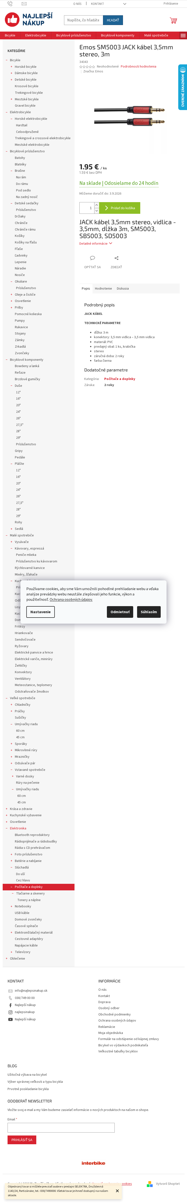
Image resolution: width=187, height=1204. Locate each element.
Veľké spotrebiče (22, 698)
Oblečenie (17, 958)
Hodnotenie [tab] (103, 288)
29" (18, 437)
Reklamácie (106, 1026)
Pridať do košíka (123, 208)
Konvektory (23, 672)
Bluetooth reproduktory (32, 835)
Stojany (20, 333)
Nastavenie (40, 612)
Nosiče (20, 275)
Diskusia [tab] (123, 288)
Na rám (21, 177)
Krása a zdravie (21, 809)
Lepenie (21, 262)
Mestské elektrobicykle (32, 144)
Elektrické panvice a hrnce (34, 652)
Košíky (20, 235)
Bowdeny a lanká (27, 366)
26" (18, 418)
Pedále (20, 457)
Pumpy (20, 320)
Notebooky (23, 906)
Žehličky (21, 665)
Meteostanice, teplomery (33, 685)
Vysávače (22, 542)
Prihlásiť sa (21, 1140)
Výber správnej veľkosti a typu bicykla (35, 1082)
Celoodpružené (27, 131)
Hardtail (21, 125)
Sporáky (21, 743)
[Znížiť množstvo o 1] (96, 211)
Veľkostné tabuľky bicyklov (118, 1051)
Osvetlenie (23, 301)
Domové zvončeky (28, 919)
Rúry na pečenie (27, 782)
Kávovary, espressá (29, 548)
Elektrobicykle (20, 112)
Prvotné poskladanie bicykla (28, 1089)
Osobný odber (109, 1008)
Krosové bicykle (26, 86)
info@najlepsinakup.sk (31, 990)
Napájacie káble (26, 945)
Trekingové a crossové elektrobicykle (43, 138)
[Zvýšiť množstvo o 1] (96, 205)
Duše (18, 385)
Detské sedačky (26, 203)
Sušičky (20, 717)
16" (18, 398)
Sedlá (19, 528)
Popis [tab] (86, 288)
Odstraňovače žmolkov (32, 691)
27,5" (19, 424)
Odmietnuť (120, 612)
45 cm (20, 737)
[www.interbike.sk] (93, 1163)
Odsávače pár (25, 763)
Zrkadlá (20, 346)
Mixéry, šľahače (26, 574)
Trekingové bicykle (29, 92)
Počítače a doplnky (29, 887)
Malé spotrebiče (22, 535)
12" (18, 392)
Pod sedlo (23, 190)
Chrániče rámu (25, 229)
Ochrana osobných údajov (117, 1020)
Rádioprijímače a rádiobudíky (36, 841)
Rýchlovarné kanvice (30, 568)
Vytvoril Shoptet (168, 1183)
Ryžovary (21, 646)
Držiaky (20, 216)
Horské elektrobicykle (31, 118)
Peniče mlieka (26, 554)
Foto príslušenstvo (28, 854)
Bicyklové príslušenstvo (27, 151)
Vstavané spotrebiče (30, 769)
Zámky (20, 340)
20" (18, 405)
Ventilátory (23, 678)
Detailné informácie (93, 243)
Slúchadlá (22, 867)
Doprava (104, 1002)
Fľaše (19, 249)
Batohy (20, 157)
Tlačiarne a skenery (30, 893)
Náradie (20, 268)
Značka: (93, 71)
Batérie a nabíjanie (28, 861)
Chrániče (21, 223)
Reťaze (20, 372)
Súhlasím (149, 612)
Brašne (20, 170)
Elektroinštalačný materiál (34, 932)
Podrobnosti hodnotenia (138, 66)
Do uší (20, 874)
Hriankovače (24, 633)
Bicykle (15, 60)
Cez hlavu (23, 880)
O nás (77, 4)
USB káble (22, 913)
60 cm (20, 730)
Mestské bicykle (27, 99)
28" (18, 431)
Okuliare (21, 281)
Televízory (22, 952)
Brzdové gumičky (27, 379)
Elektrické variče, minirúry (34, 659)
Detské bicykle (26, 79)
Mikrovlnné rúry (26, 750)
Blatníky (20, 164)
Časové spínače (26, 926)
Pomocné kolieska (28, 314)
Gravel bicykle (25, 105)
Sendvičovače (25, 639)
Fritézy (20, 626)
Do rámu (22, 183)
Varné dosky (25, 776)
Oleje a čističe (25, 294)
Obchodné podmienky (114, 1014)
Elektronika (18, 828)
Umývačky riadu (26, 724)
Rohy (18, 522)
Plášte (19, 463)
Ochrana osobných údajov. (71, 599)
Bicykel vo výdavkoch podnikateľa (123, 1045)
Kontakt (97, 4)
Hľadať (113, 20)
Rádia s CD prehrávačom (32, 847)
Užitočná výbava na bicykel (27, 1075)
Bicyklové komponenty (26, 359)
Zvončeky (22, 353)
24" (18, 411)
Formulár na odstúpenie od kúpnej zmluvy (128, 1039)
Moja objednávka (110, 1033)
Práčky (20, 711)
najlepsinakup (25, 1012)
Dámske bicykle (26, 73)
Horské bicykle (26, 66)
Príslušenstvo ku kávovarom (36, 561)
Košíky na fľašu (26, 242)
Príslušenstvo (26, 209)
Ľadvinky (21, 255)
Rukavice (21, 327)
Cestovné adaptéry (29, 939)
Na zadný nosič (27, 197)
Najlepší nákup (25, 1005)
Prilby (19, 307)
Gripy (19, 450)
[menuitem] (10, 35)
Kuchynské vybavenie (26, 815)
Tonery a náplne (29, 900)
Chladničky (22, 704)
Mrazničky (22, 756)
